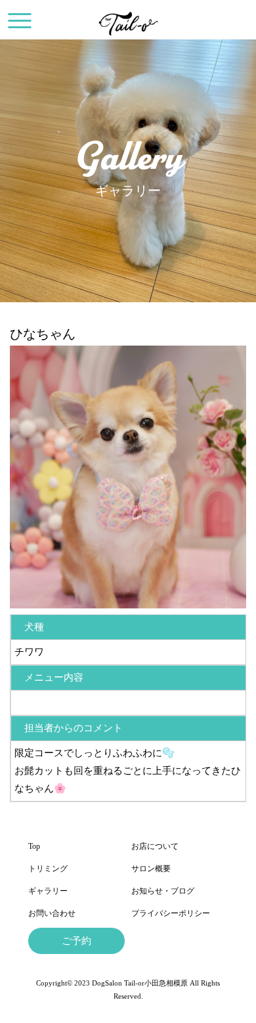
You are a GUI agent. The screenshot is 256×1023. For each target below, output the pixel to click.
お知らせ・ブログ (162, 891)
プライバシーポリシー (170, 913)
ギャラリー (48, 891)
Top (34, 846)
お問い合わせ (51, 913)
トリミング (48, 868)
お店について (155, 846)
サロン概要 (151, 868)
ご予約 (76, 941)
